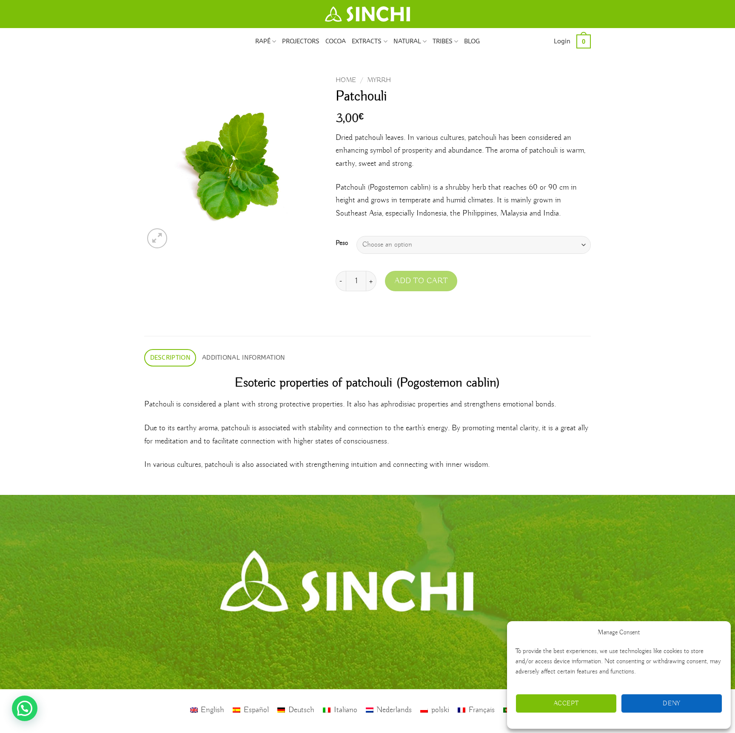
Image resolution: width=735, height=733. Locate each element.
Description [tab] (170, 357)
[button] (562, 41)
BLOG (472, 41)
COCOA (335, 41)
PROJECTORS (300, 41)
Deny (672, 703)
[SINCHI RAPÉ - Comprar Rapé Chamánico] (367, 14)
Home (346, 80)
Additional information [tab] (243, 357)
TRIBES (443, 41)
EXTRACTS (367, 41)
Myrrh (379, 80)
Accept (566, 703)
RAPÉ (263, 41)
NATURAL (407, 41)
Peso (342, 243)
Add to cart (421, 281)
